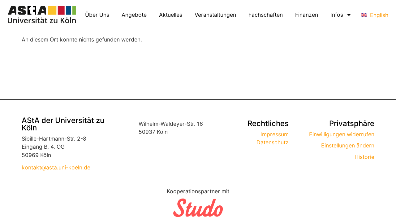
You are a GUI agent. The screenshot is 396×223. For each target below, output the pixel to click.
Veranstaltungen (215, 14)
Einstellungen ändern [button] (347, 145)
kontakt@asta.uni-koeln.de (56, 167)
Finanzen (306, 14)
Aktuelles (170, 14)
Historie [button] (364, 157)
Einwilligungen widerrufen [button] (341, 134)
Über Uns (97, 14)
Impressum (274, 134)
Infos (336, 14)
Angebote (134, 14)
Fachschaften (265, 14)
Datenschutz (272, 142)
